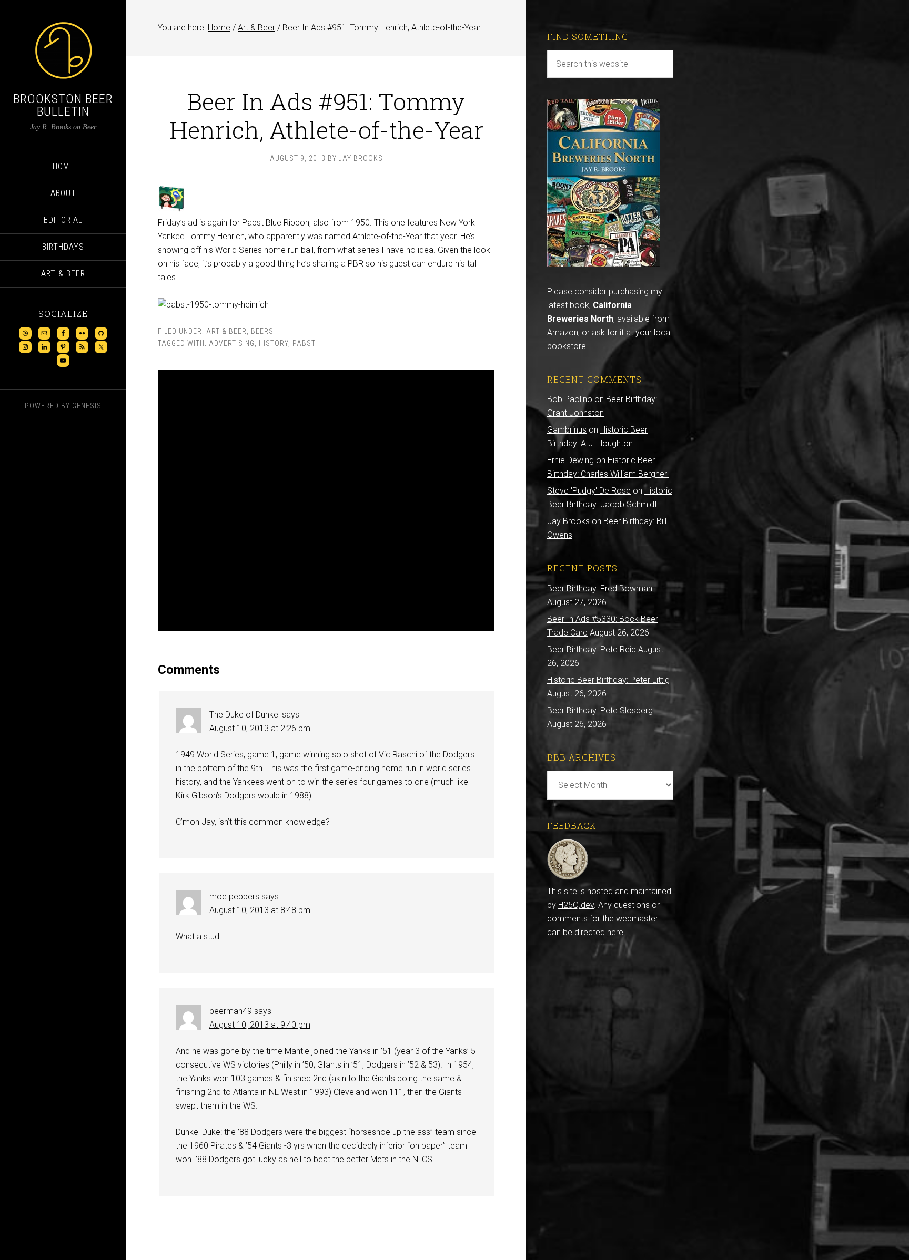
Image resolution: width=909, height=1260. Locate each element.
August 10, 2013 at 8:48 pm (259, 910)
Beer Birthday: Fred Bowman (599, 588)
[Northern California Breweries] (603, 264)
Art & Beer (226, 331)
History (273, 343)
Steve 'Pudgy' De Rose (589, 491)
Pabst (304, 343)
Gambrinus (567, 430)
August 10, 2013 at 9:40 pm (259, 1025)
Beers (262, 331)
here (615, 932)
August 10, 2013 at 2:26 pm (259, 728)
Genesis (87, 406)
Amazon (562, 332)
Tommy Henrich (216, 236)
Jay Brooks (568, 521)
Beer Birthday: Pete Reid (591, 649)
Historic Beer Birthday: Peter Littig (608, 680)
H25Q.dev (576, 905)
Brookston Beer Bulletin (63, 105)
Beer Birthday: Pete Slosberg (600, 710)
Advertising (232, 343)
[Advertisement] (326, 500)
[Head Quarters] (568, 878)
